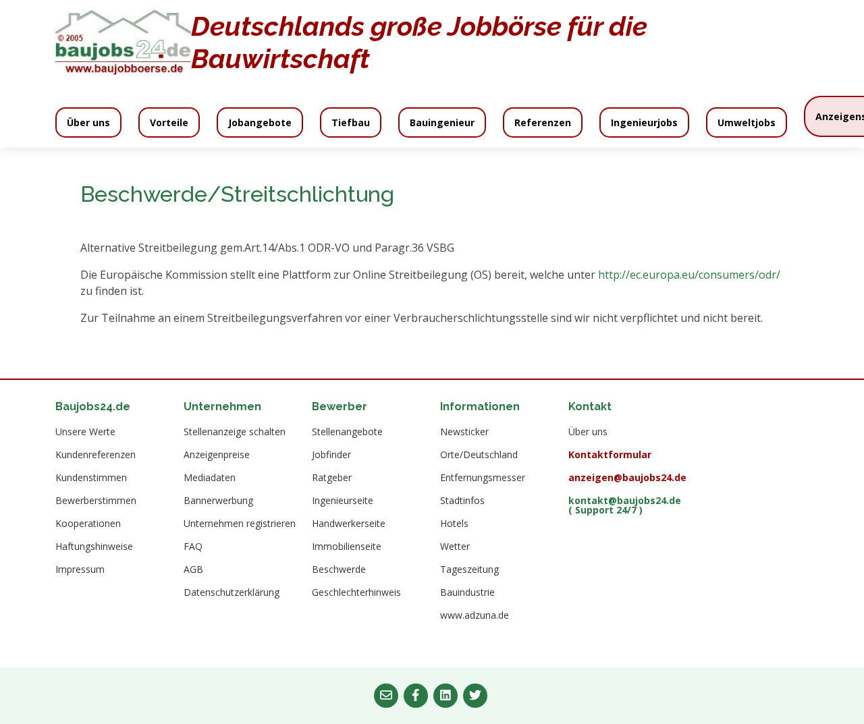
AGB (193, 569)
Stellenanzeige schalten (235, 432)
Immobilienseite (346, 546)
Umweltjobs (747, 122)
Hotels (454, 523)
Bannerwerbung (218, 500)
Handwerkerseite (348, 523)
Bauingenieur (442, 122)
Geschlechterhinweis (356, 592)
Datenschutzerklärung (231, 592)
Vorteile (169, 122)
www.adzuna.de (474, 615)
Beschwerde (339, 569)
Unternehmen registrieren (240, 523)
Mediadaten (210, 477)
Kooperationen (88, 523)
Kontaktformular (609, 455)
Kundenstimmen (91, 477)
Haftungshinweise (94, 546)
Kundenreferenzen (95, 455)
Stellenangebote (347, 432)
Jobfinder (331, 455)
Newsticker (464, 432)
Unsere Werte (85, 432)
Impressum (80, 569)
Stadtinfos (462, 500)
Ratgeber (332, 477)
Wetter (455, 546)
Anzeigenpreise (217, 455)
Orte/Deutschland (479, 455)
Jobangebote (260, 122)
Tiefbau (350, 122)
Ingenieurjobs (644, 122)
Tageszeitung (469, 569)
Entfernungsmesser (482, 477)
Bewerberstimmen (95, 500)
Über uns (88, 122)
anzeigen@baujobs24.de (627, 477)
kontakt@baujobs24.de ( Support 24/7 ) (624, 505)
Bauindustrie (467, 592)
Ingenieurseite (342, 500)
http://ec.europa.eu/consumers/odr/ (689, 274)
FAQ (193, 546)
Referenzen (542, 122)
